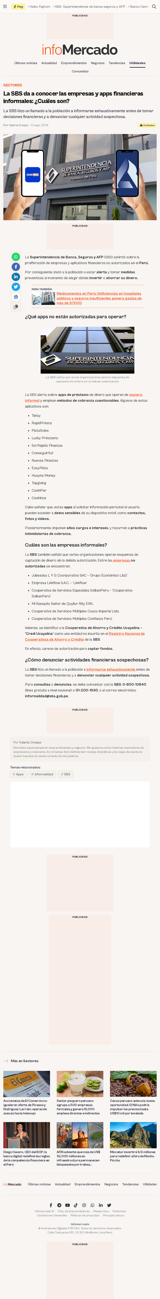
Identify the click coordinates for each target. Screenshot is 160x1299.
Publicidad (119, 1211)
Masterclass (101, 1211)
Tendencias (117, 63)
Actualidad (49, 63)
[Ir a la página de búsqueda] (154, 6)
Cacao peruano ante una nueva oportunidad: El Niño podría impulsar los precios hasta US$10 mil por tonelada (132, 1107)
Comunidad (80, 71)
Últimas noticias (25, 63)
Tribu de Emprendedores (74, 1211)
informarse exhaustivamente (111, 669)
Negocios (98, 63)
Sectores (12, 85)
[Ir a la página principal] (80, 49)
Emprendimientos (74, 63)
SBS (67, 774)
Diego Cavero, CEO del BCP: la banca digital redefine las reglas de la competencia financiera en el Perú (26, 1158)
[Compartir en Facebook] (16, 267)
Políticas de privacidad (85, 1215)
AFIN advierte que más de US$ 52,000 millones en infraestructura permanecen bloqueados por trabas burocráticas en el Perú (78, 1158)
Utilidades (137, 63)
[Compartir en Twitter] (16, 287)
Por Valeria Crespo (16, 125)
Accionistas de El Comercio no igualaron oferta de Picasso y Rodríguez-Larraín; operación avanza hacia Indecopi (25, 1107)
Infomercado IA (44, 1211)
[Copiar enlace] (16, 307)
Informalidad (44, 774)
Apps (20, 774)
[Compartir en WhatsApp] (16, 257)
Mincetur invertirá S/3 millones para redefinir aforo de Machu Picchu (132, 1156)
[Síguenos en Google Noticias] (16, 297)
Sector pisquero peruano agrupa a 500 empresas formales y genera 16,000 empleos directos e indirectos (78, 1107)
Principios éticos (113, 1215)
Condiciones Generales (52, 1215)
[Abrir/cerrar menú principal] (5, 6)
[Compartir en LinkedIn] (16, 277)
